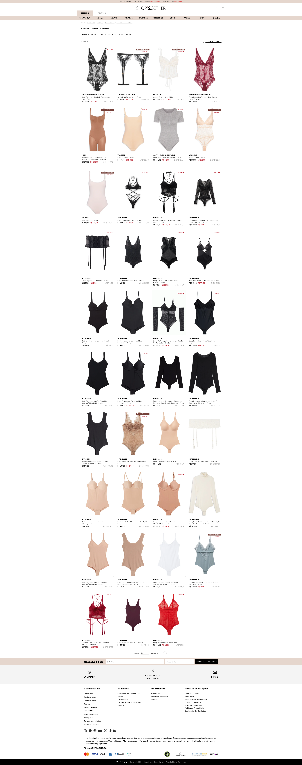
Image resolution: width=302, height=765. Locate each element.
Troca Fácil (189, 696)
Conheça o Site (90, 700)
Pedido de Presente (159, 696)
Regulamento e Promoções (129, 702)
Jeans (172, 18)
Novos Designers (91, 707)
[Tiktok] (110, 730)
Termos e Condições (92, 721)
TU (135, 34)
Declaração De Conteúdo (195, 711)
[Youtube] (100, 731)
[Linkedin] (114, 730)
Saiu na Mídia (89, 711)
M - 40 (107, 34)
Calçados (143, 18)
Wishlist (154, 699)
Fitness (187, 18)
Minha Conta (156, 694)
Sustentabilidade (91, 714)
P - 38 (101, 34)
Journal (87, 704)
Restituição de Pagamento (196, 699)
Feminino (85, 13)
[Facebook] (90, 730)
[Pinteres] (94, 730)
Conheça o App (90, 697)
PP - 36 (93, 34)
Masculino (102, 13)
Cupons (120, 705)
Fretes (120, 696)
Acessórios (158, 18)
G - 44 (121, 34)
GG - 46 (128, 34)
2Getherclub (122, 699)
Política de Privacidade (194, 708)
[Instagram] (85, 730)
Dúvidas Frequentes (193, 702)
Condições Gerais (192, 694)
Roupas (114, 18)
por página (154, 653)
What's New (85, 18)
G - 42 (114, 34)
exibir (136, 653)
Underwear (110, 23)
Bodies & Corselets (124, 23)
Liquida (216, 18)
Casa (202, 18)
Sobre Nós (88, 694)
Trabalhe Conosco (91, 724)
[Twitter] (105, 730)
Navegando (89, 717)
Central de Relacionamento (129, 694)
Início (83, 23)
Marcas (99, 18)
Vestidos (129, 18)
